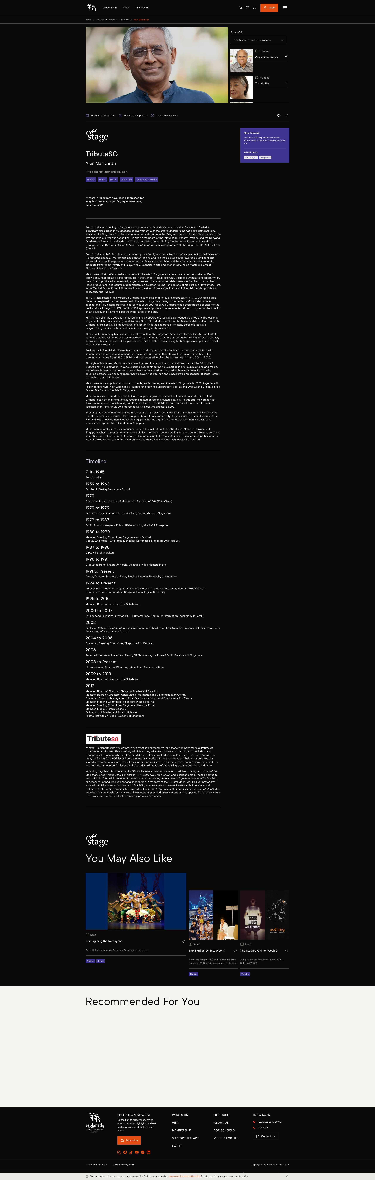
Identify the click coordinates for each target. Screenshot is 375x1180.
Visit (126, 7)
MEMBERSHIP (181, 1130)
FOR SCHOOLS (224, 1130)
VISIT (175, 1122)
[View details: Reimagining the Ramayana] (136, 918)
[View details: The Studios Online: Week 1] (213, 933)
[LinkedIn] (148, 1152)
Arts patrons (265, 157)
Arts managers (250, 157)
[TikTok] (131, 1152)
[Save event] (279, 116)
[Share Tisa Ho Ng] (286, 82)
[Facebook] (125, 1152)
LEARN (176, 1145)
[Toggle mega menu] (285, 8)
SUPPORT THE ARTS (186, 1138)
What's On (110, 7)
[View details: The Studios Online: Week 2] (264, 933)
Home (88, 19)
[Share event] (286, 116)
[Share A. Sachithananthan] (286, 56)
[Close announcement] (286, 1176)
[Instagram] (119, 1152)
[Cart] (255, 8)
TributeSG (124, 19)
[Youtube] (137, 1152)
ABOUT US (221, 1122)
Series (112, 19)
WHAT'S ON (180, 1115)
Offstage (142, 7)
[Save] (247, 8)
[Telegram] (142, 1152)
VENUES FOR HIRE (226, 1138)
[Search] (240, 8)
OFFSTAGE (221, 1115)
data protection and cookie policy (184, 1176)
